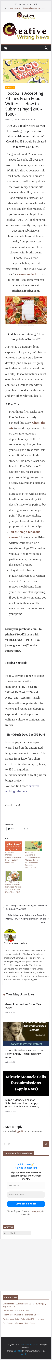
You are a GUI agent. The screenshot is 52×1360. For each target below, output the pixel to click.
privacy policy (36, 1211)
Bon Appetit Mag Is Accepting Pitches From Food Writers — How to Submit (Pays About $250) (13, 887)
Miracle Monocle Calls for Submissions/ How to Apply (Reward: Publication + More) (22, 1103)
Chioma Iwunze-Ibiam (27, 120)
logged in (19, 1131)
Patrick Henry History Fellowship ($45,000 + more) (23, 1319)
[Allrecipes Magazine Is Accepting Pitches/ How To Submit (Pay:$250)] (13, 846)
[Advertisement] (26, 1265)
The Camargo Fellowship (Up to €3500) (19, 1323)
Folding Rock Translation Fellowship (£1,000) (21, 1315)
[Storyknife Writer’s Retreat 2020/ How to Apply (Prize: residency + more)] (26, 1023)
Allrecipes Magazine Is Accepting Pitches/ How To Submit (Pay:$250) (13, 857)
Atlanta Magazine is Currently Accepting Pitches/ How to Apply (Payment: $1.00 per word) (25, 919)
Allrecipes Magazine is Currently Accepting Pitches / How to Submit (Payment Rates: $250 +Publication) (33, 860)
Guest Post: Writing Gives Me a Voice (23, 1006)
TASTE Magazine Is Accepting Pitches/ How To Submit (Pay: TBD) (26, 907)
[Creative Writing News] (26, 13)
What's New (10, 87)
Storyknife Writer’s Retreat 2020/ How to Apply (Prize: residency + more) (24, 1054)
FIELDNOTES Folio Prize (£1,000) (16, 1310)
